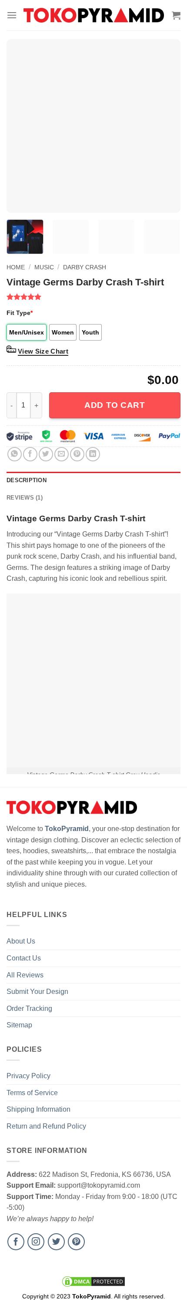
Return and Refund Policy (46, 1126)
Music (44, 267)
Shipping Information (38, 1109)
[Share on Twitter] (46, 454)
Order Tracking (29, 1008)
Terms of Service (32, 1092)
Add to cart (114, 405)
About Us (21, 941)
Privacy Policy (28, 1076)
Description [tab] (27, 480)
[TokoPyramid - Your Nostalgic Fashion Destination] (93, 15)
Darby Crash (84, 267)
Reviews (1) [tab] (25, 497)
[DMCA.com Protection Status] (93, 1281)
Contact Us (24, 958)
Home (16, 267)
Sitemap (19, 1025)
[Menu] (12, 15)
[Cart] (176, 15)
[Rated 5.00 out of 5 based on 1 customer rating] (93, 296)
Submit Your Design (37, 991)
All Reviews (25, 975)
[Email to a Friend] (61, 454)
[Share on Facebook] (30, 454)
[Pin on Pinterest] (77, 454)
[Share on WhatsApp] (14, 454)
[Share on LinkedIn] (93, 454)
